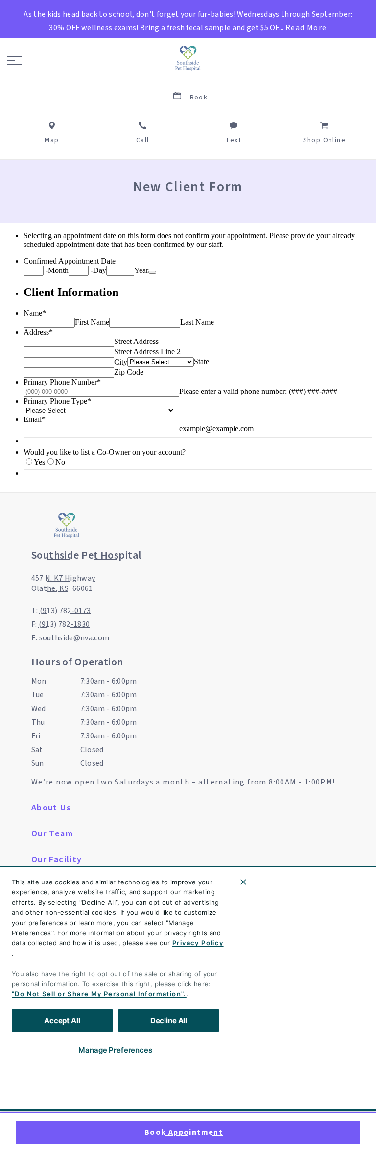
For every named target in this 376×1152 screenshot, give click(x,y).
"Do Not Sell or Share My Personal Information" (98, 994)
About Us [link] (51, 808)
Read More (306, 28)
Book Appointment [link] (183, 1132)
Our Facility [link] (56, 860)
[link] (188, 58)
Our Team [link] (52, 834)
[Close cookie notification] (243, 882)
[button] (14, 60)
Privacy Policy (198, 943)
